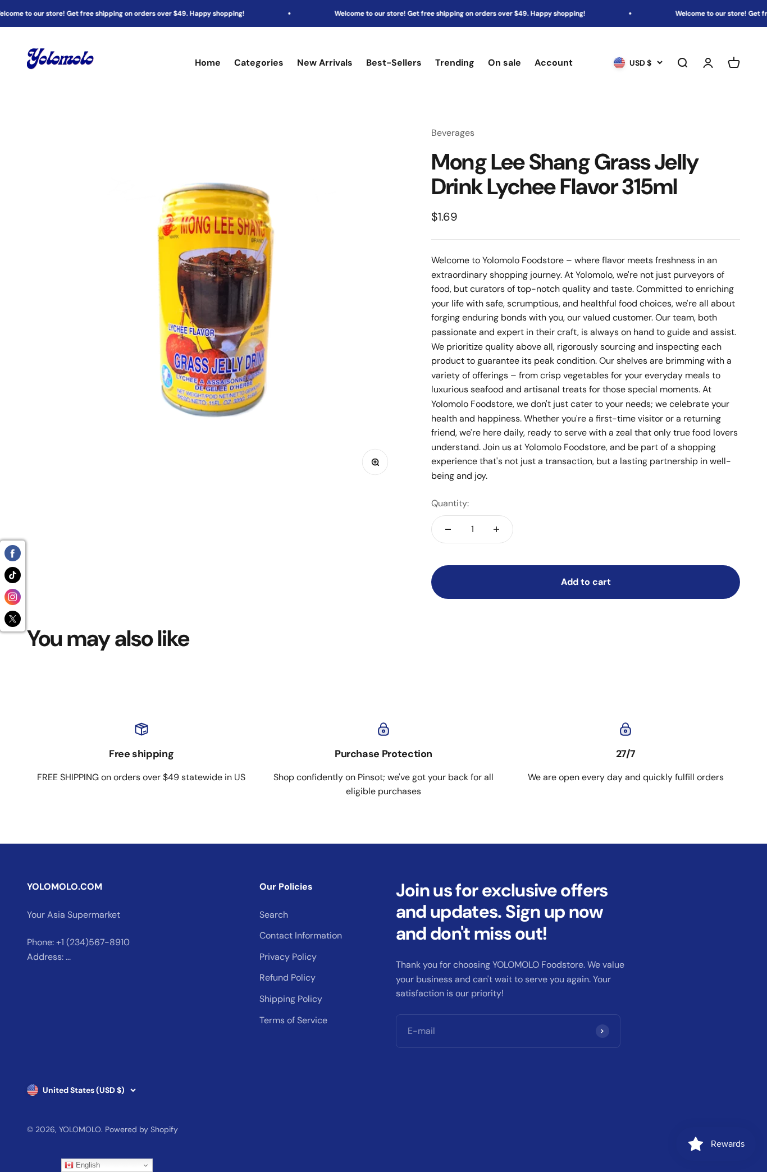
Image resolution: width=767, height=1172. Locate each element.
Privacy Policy (288, 957)
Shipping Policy (290, 999)
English (87, 1165)
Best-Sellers (394, 63)
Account (554, 63)
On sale (504, 63)
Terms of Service (293, 1020)
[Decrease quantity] (448, 529)
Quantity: (450, 503)
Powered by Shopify (141, 1129)
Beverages (452, 133)
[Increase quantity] (496, 529)
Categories (259, 63)
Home (208, 63)
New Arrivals (325, 63)
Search (273, 915)
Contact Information (300, 935)
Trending (454, 63)
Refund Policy (287, 977)
